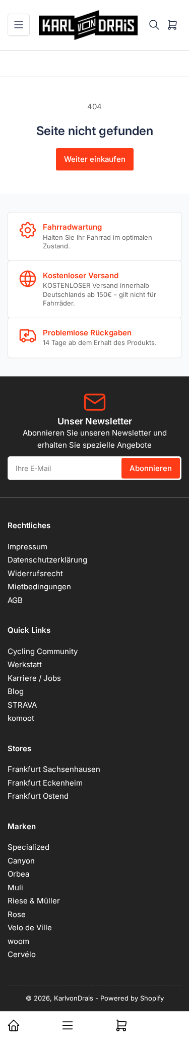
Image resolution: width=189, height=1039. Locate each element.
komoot (21, 718)
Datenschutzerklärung (47, 560)
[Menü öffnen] (19, 25)
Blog (16, 691)
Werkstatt (25, 664)
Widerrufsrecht (35, 573)
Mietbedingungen (39, 586)
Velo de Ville (30, 927)
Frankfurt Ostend (38, 796)
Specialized (28, 847)
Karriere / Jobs (34, 678)
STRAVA (22, 705)
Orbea (18, 874)
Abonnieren (151, 468)
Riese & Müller (34, 900)
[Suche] (154, 25)
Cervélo (22, 954)
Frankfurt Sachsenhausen (54, 769)
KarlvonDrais (73, 998)
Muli (15, 887)
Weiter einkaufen (94, 159)
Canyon (21, 860)
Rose (17, 914)
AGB (15, 600)
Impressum (27, 546)
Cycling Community (43, 651)
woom (18, 941)
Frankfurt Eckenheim (45, 783)
